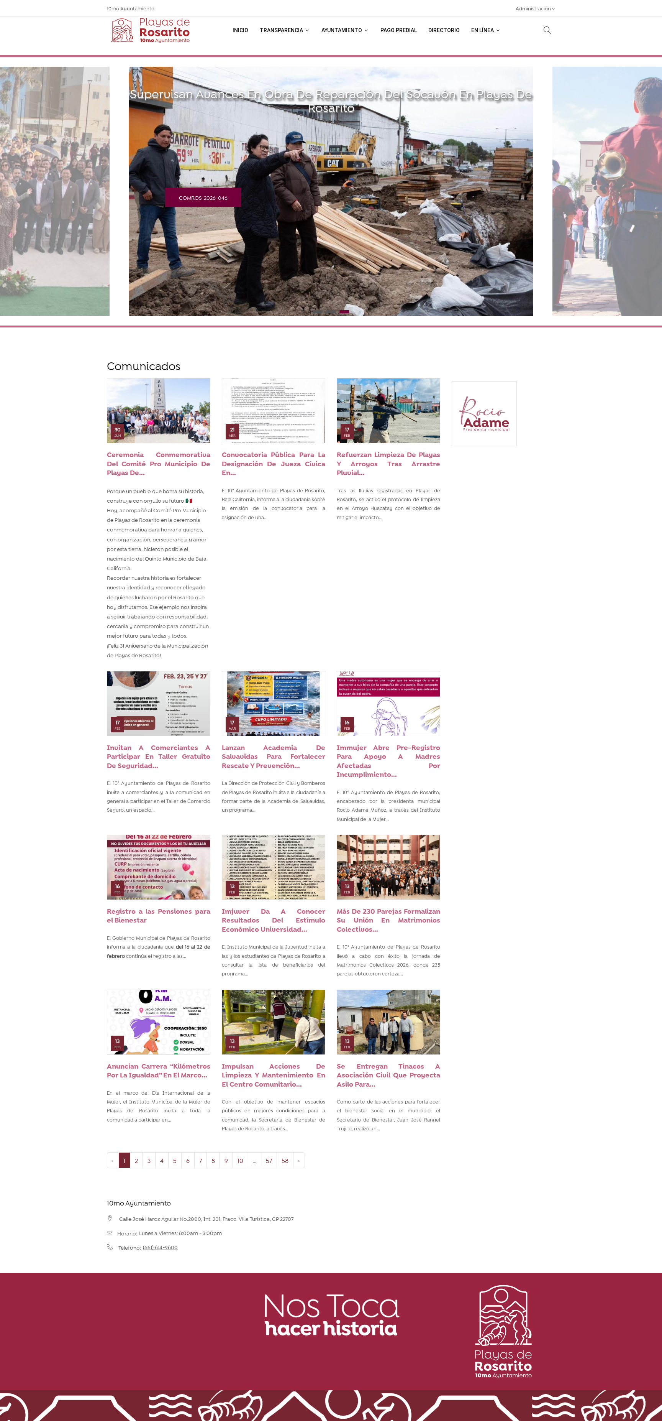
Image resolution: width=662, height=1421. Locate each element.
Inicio (240, 30)
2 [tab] (331, 311)
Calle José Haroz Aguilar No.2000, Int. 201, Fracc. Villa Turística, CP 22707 (206, 1218)
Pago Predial (398, 30)
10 (240, 1160)
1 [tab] (318, 311)
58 (285, 1160)
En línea (483, 30)
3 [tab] (344, 311)
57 (269, 1160)
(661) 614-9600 (160, 1247)
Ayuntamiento (342, 30)
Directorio (444, 30)
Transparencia (282, 30)
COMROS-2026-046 (203, 197)
